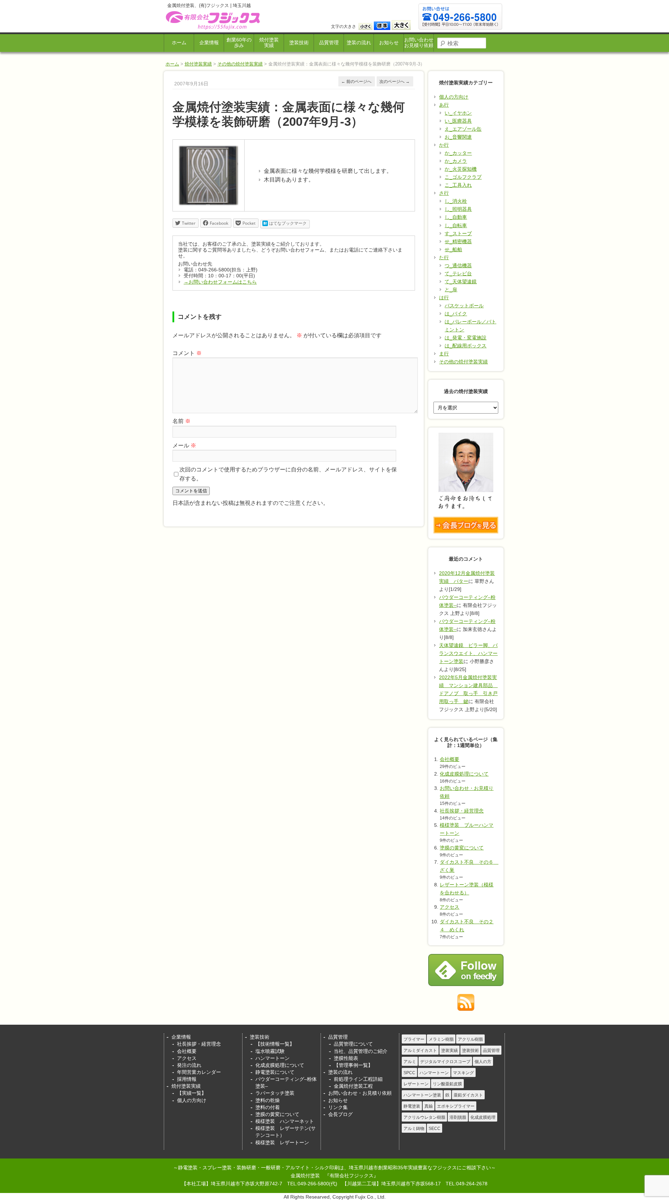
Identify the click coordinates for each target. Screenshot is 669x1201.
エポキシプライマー (456, 1106)
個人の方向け (453, 97)
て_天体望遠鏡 (461, 281)
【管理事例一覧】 (353, 1065)
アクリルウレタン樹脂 (424, 1117)
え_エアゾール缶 (463, 129)
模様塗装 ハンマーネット (284, 1121)
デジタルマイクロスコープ (445, 1061)
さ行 (444, 193)
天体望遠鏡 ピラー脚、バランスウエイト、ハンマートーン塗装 (468, 653)
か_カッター (458, 153)
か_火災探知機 (461, 169)
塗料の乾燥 (267, 1100)
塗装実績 (449, 1050)
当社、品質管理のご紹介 (360, 1051)
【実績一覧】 (191, 1093)
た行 (444, 257)
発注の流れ (189, 1065)
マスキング (463, 1072)
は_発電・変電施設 (465, 337)
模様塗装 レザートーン (282, 1142)
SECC (434, 1128)
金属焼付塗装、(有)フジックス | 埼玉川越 (212, 20)
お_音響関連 (458, 137)
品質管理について (353, 1044)
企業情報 (209, 42)
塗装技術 (299, 42)
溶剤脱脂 (457, 1117)
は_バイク (456, 313)
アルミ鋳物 (413, 1128)
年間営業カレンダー (199, 1072)
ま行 (444, 353)
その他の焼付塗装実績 (240, 64)
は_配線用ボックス (465, 345)
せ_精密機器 (458, 241)
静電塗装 (411, 1106)
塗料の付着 (267, 1107)
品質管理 (329, 42)
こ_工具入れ (458, 185)
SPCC (409, 1072)
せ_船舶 (453, 249)
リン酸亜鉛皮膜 (447, 1083)
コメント (187, 353)
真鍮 (428, 1106)
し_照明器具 (458, 209)
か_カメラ (456, 161)
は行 (444, 297)
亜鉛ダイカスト (468, 1095)
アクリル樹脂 (470, 1039)
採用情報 (187, 1079)
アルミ (409, 1061)
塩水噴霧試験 (270, 1051)
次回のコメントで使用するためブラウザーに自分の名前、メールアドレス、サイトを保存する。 (288, 474)
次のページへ (394, 81)
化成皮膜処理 (482, 1117)
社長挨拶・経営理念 (462, 811)
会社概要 (449, 759)
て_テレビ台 (458, 273)
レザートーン (416, 1083)
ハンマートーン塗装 (422, 1095)
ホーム (179, 42)
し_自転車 (456, 225)
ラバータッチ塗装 (274, 1093)
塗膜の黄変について (462, 847)
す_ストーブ (458, 233)
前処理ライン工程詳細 (358, 1079)
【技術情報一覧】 (274, 1044)
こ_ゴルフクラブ (463, 177)
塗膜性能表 (346, 1058)
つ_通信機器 (458, 265)
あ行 (444, 105)
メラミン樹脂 (441, 1039)
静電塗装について (274, 1072)
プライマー (413, 1039)
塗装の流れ (359, 42)
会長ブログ (340, 1114)
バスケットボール (464, 305)
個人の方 (483, 1061)
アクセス (449, 907)
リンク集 (338, 1107)
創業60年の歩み (239, 42)
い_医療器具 (458, 121)
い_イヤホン (458, 113)
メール (184, 445)
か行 (444, 145)
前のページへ (356, 81)
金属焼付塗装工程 (353, 1086)
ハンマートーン (272, 1058)
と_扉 (451, 289)
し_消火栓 (456, 201)
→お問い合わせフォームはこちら (220, 282)
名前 (181, 421)
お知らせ (389, 42)
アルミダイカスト (420, 1050)
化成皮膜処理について (464, 774)
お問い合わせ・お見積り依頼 (360, 1093)
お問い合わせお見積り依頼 (418, 42)
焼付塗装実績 (269, 42)
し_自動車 (456, 217)
